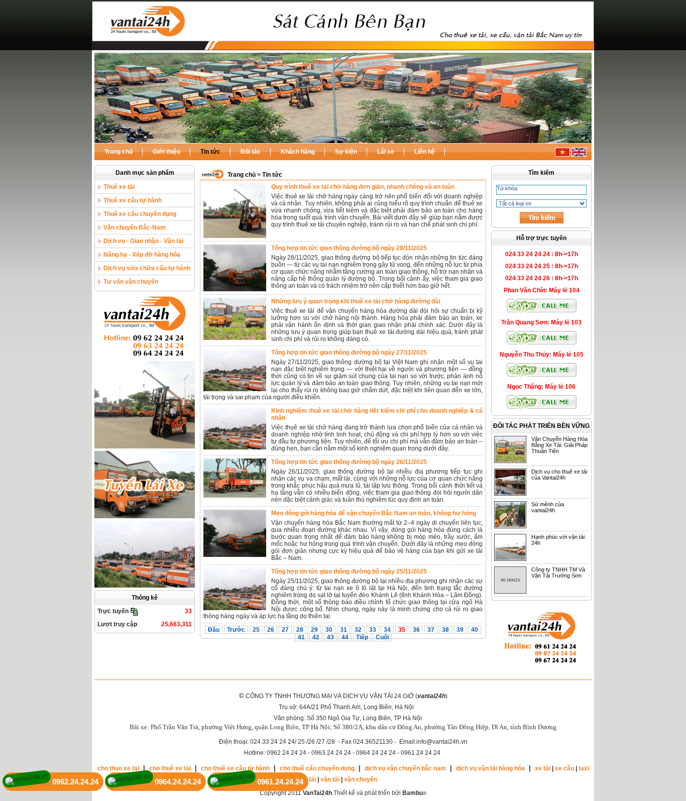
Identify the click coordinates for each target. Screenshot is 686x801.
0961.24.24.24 (280, 781)
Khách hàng (298, 151)
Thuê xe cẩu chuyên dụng (139, 213)
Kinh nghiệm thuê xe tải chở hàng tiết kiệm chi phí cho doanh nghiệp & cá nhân (377, 414)
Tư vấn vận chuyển (130, 281)
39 (460, 629)
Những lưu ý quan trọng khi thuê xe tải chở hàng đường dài (355, 301)
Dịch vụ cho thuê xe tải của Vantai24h (559, 475)
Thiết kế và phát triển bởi (378, 792)
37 (430, 629)
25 (256, 629)
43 (330, 637)
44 (345, 637)
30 (328, 629)
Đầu (213, 629)
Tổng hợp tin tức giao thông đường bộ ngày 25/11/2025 (349, 571)
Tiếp (362, 637)
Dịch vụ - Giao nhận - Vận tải (143, 241)
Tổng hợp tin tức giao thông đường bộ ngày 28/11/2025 (349, 248)
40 (474, 629)
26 (270, 629)
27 (285, 629)
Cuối (382, 637)
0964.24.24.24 (178, 781)
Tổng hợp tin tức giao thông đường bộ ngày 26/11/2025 (349, 462)
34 (387, 629)
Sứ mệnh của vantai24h (547, 507)
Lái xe (385, 151)
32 (358, 629)
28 (299, 629)
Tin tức (210, 151)
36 (416, 629)
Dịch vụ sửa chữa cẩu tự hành (146, 268)
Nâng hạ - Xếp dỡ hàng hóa (141, 254)
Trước (236, 629)
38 (445, 629)
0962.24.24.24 (75, 781)
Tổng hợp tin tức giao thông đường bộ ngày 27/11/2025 (349, 352)
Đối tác (251, 151)
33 (372, 629)
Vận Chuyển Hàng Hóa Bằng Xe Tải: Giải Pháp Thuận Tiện (559, 445)
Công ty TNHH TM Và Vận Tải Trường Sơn (558, 572)
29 (314, 629)
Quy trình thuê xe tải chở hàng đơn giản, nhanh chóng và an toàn (362, 186)
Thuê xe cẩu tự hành (132, 200)
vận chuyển (360, 779)
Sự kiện (346, 151)
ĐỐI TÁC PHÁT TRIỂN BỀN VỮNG (541, 425)
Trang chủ (118, 151)
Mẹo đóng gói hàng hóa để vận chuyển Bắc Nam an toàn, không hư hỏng (373, 513)
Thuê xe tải (119, 186)
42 (315, 637)
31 (343, 629)
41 (301, 637)
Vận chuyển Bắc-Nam (134, 227)
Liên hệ (424, 151)
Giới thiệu (166, 151)
